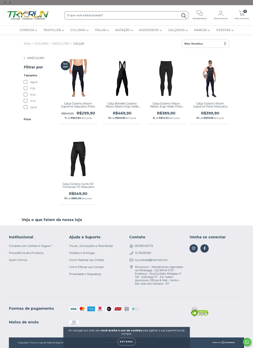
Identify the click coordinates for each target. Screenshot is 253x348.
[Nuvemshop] (223, 343)
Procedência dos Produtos (26, 253)
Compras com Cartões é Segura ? (30, 246)
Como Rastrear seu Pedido (86, 260)
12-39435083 (143, 253)
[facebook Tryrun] (10, 2)
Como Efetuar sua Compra (86, 267)
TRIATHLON (52, 30)
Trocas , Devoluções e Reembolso (91, 246)
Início (27, 43)
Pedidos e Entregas (82, 253)
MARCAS (201, 30)
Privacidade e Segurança (85, 274)
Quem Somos (18, 260)
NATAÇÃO (123, 30)
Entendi (126, 341)
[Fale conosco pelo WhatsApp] (247, 342)
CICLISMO (78, 30)
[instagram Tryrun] (5, 2)
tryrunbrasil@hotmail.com (151, 260)
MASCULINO (60, 43)
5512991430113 (144, 246)
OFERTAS (223, 30)
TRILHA (101, 30)
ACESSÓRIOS (149, 30)
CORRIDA (27, 30)
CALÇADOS (177, 30)
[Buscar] (183, 15)
